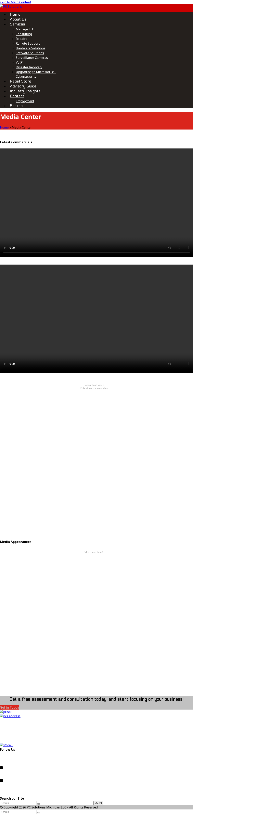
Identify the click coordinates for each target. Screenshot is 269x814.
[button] (16, 105)
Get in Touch (9, 707)
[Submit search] (38, 812)
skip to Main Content (15, 2)
